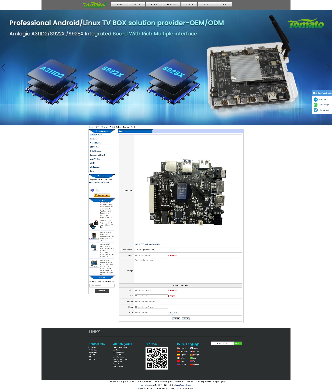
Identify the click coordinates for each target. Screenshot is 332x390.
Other (92, 171)
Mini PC (92, 163)
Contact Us (189, 4)
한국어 (195, 348)
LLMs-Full (91, 359)
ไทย (194, 361)
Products (137, 4)
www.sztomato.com (148, 385)
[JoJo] (92, 190)
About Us (154, 4)
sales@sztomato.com (101, 183)
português (196, 355)
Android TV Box (95, 143)
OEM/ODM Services (101, 127)
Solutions (93, 139)
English (183, 348)
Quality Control (93, 350)
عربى (195, 358)
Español (183, 355)
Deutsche (184, 351)
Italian (183, 358)
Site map (91, 355)
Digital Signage (95, 151)
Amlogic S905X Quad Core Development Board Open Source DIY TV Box (107, 231)
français (196, 351)
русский (183, 364)
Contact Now (102, 195)
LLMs (90, 357)
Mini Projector (95, 167)
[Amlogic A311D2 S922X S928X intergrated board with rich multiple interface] (166, 67)
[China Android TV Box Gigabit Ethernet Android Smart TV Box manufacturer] (94, 219)
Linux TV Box (95, 159)
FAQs (224, 4)
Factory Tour (171, 4)
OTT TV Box (94, 147)
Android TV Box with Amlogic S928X (147, 244)
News (206, 4)
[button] (161, 123)
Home (119, 4)
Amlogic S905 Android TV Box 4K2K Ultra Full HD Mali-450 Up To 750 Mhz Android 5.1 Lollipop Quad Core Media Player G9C (107, 245)
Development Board (97, 155)
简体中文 (196, 364)
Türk (182, 361)
